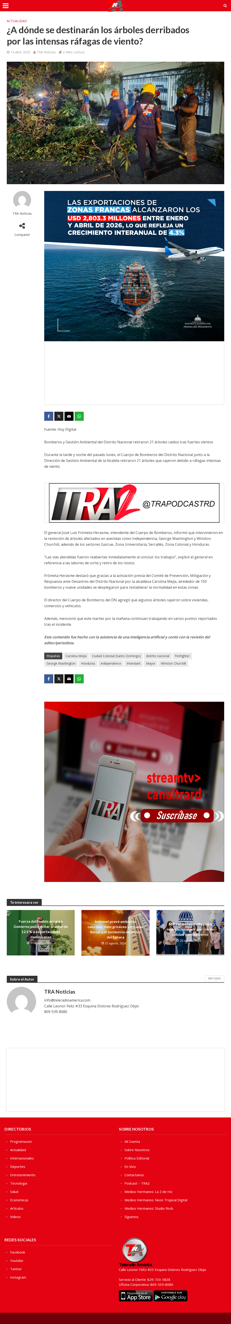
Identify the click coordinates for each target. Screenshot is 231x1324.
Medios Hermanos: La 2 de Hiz (149, 1191)
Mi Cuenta (132, 1141)
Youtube (16, 1260)
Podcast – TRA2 (137, 1183)
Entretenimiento (22, 1175)
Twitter (16, 1269)
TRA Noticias (46, 52)
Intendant (134, 663)
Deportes (17, 1166)
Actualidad (17, 21)
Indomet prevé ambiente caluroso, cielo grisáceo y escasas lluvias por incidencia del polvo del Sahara (115, 929)
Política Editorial (137, 1158)
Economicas (19, 1200)
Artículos (16, 1208)
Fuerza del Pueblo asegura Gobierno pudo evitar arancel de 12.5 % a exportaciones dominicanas (41, 929)
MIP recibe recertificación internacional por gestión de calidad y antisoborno (190, 929)
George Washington (61, 663)
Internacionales (22, 1158)
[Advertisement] (134, 373)
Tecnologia (18, 1183)
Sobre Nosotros (137, 1150)
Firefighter (182, 656)
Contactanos (134, 1175)
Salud (14, 1191)
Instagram (18, 1277)
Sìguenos (132, 1216)
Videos (15, 1216)
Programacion (21, 1141)
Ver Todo (214, 978)
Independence (111, 663)
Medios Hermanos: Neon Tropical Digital (156, 1200)
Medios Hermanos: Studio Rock (149, 1208)
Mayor (150, 663)
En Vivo (130, 1166)
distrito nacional (157, 656)
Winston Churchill (173, 663)
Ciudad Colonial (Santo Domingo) (116, 656)
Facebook (17, 1252)
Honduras (88, 663)
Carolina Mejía (76, 656)
